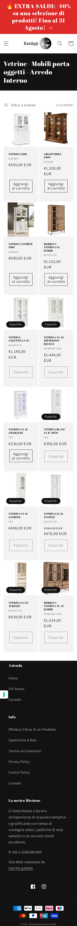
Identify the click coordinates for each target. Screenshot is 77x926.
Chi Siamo (16, 689)
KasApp (32, 924)
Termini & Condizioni (25, 751)
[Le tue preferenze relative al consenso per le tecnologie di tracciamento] (4, 694)
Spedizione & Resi (23, 740)
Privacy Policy (19, 761)
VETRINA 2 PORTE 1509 (21, 245)
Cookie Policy (19, 772)
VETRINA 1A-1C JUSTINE (54, 515)
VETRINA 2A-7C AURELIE (19, 604)
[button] (6, 43)
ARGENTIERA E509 (53, 155)
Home (13, 678)
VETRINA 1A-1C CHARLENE (18, 431)
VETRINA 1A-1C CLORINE (18, 515)
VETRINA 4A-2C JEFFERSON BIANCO (54, 341)
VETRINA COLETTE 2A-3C (19, 339)
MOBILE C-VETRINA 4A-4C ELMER (54, 606)
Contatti (15, 699)
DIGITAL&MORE (21, 868)
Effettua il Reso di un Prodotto (32, 729)
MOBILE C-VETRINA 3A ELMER (52, 247)
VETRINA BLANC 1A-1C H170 (54, 431)
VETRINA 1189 (18, 154)
